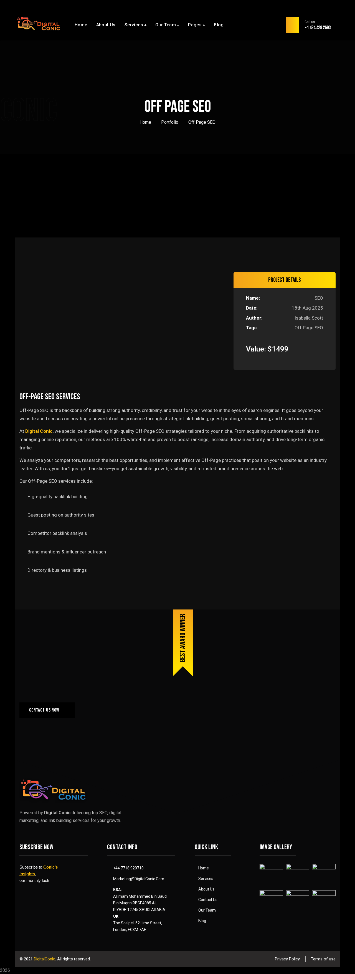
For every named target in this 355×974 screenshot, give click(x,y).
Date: (251, 308)
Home (145, 122)
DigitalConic (44, 959)
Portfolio (169, 122)
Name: (253, 298)
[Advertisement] (177, 196)
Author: (254, 318)
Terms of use (323, 959)
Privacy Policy (287, 959)
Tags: (252, 327)
